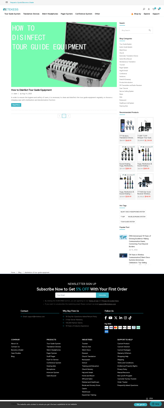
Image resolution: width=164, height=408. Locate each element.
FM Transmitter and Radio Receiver (130, 85)
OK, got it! (140, 404)
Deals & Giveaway (125, 79)
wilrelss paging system (136, 217)
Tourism (122, 65)
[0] (154, 9)
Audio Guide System (125, 47)
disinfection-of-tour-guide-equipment (37, 272)
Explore (147, 14)
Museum (85, 353)
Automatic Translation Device (128, 56)
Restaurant (122, 100)
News (121, 94)
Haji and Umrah (87, 372)
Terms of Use (94, 301)
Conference (123, 73)
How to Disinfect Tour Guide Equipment (31, 90)
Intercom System (53, 372)
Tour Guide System (12, 14)
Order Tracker (122, 382)
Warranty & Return (124, 353)
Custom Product (123, 343)
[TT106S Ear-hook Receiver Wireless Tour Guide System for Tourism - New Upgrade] (145, 181)
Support (156, 14)
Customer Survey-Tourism (126, 379)
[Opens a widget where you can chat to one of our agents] (155, 404)
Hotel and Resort (88, 376)
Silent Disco (123, 50)
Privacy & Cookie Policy (110, 301)
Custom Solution (123, 347)
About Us (14, 343)
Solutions (122, 76)
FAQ (120, 97)
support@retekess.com (107, 304)
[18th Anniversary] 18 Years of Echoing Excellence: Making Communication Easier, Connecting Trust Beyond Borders (140, 241)
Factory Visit (86, 347)
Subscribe (102, 295)
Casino (84, 388)
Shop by (137, 14)
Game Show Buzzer (125, 59)
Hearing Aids (123, 106)
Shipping (120, 360)
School (84, 363)
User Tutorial (123, 88)
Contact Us (15, 347)
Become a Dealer (28, 2)
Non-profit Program (124, 376)
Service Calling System (126, 91)
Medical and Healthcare (90, 382)
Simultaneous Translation (127, 62)
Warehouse (86, 392)
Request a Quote (16, 2)
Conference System (83, 14)
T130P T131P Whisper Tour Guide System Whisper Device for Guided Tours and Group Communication (144, 137)
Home (13, 272)
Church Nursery (87, 369)
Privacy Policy (122, 369)
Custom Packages (124, 350)
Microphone (51, 369)
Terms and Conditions (125, 363)
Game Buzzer (51, 376)
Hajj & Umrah (123, 70)
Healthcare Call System (126, 103)
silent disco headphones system (133, 212)
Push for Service (52, 360)
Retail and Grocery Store (91, 385)
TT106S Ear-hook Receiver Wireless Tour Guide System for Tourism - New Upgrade (144, 193)
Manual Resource (123, 372)
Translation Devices (31, 14)
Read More (16, 105)
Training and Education (90, 366)
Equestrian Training (89, 395)
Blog (19, 272)
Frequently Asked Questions (127, 385)
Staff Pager (51, 356)
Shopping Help (122, 356)
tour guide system (128, 222)
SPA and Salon (87, 379)
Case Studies (16, 353)
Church (121, 53)
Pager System (67, 14)
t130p (123, 217)
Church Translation (89, 356)
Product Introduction (126, 82)
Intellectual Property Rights (127, 366)
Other (97, 14)
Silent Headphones (50, 14)
